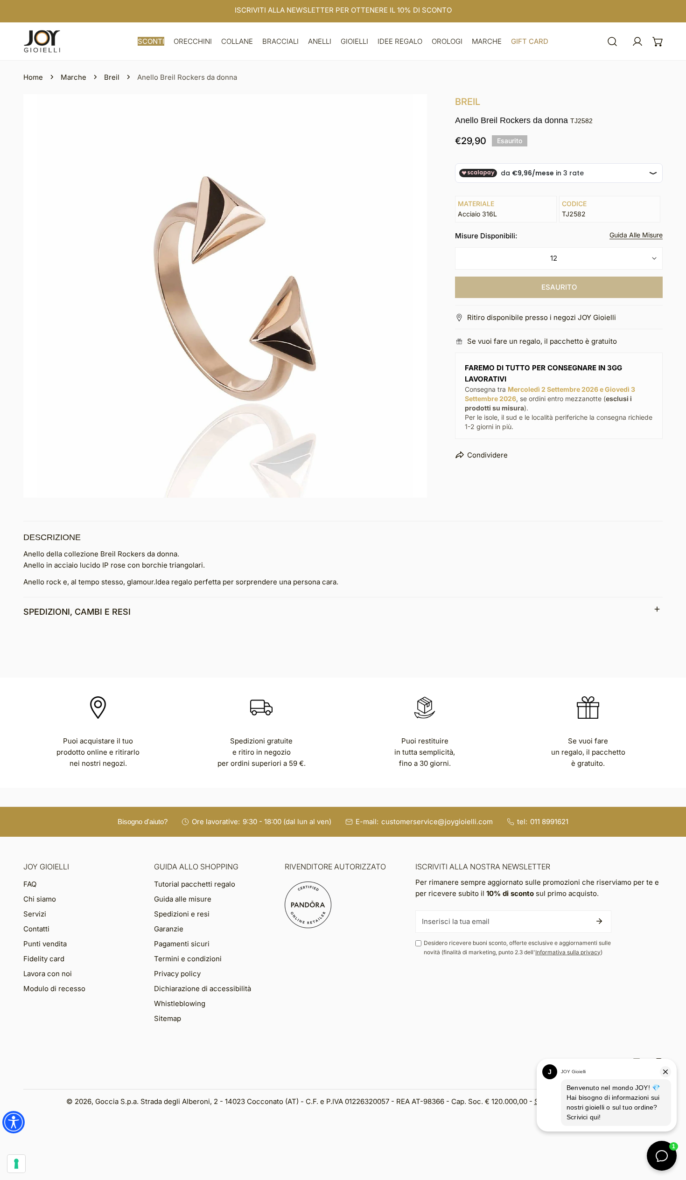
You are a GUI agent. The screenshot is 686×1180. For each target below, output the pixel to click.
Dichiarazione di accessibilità (202, 988)
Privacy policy (177, 973)
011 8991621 (549, 821)
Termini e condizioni (188, 958)
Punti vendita (45, 943)
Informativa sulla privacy (568, 952)
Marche (73, 77)
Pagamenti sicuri (182, 943)
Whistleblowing (179, 1003)
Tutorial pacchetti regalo (194, 884)
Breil (111, 77)
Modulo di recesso (54, 988)
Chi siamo (39, 899)
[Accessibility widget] (13, 1122)
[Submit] (599, 921)
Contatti (36, 928)
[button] (151, 41)
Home (33, 77)
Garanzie (168, 928)
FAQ (29, 884)
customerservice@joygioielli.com (437, 821)
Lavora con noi (47, 973)
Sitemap (167, 1018)
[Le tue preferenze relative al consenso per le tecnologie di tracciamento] (16, 1164)
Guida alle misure (182, 899)
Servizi (34, 913)
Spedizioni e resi (182, 913)
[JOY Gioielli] (42, 41)
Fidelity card (43, 958)
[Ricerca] (612, 41)
